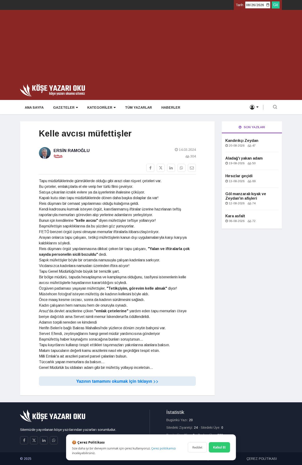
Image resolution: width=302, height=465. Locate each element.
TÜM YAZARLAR (138, 107)
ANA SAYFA (34, 107)
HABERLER (170, 107)
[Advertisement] (151, 49)
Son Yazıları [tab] (254, 127)
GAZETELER (64, 107)
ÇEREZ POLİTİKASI (262, 459)
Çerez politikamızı (163, 448)
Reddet (197, 447)
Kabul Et (219, 447)
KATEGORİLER (99, 107)
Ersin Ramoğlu (72, 150)
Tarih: (240, 5)
